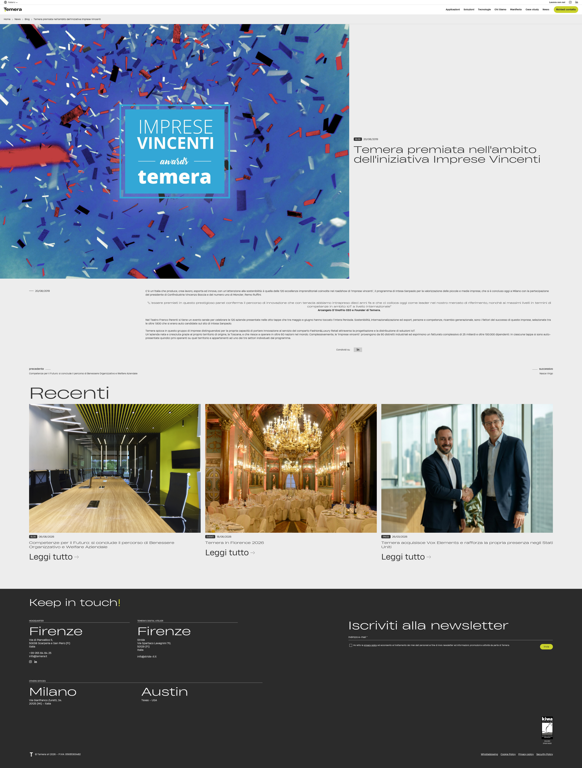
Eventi (210, 536)
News (18, 19)
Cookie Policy (508, 754)
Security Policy (544, 754)
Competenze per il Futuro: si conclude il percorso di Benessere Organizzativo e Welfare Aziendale (83, 373)
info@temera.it (38, 656)
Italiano (14, 4)
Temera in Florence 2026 (234, 543)
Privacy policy (526, 754)
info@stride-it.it (147, 656)
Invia (546, 646)
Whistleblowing (489, 754)
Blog (27, 19)
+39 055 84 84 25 (40, 652)
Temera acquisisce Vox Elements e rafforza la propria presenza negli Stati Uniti (467, 545)
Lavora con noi (555, 4)
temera (13, 9)
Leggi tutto (51, 556)
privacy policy (370, 645)
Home (7, 19)
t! (31, 754)
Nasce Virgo (546, 373)
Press (386, 536)
